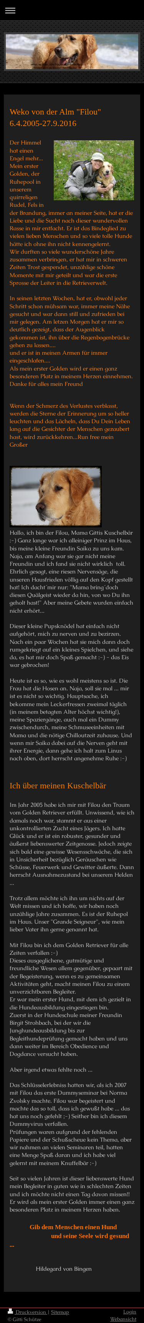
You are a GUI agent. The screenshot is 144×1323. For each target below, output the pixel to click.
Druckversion (31, 1312)
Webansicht (123, 1319)
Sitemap (60, 1312)
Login (129, 1311)
